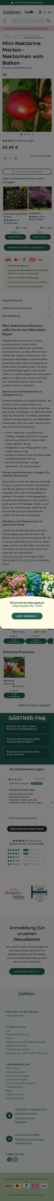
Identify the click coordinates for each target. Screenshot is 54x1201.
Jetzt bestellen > (27, 616)
